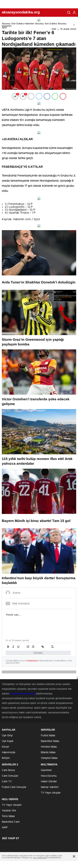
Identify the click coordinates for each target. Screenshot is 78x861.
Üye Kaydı (7, 741)
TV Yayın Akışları (51, 793)
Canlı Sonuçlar (10, 776)
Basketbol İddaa (50, 741)
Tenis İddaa (8, 816)
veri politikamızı (40, 858)
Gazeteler (46, 770)
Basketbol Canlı (11, 822)
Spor (4, 28)
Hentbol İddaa (49, 747)
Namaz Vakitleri (50, 787)
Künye (5, 747)
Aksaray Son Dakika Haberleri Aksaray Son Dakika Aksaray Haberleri (34, 25)
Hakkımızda (8, 752)
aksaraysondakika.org (22, 693)
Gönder (38, 653)
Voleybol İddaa (49, 758)
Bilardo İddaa (48, 752)
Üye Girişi (7, 735)
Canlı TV (7, 781)
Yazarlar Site (9, 810)
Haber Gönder (49, 781)
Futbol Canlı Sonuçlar (14, 787)
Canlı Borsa (8, 770)
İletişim (6, 758)
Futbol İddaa (48, 735)
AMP (5, 827)
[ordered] (27, 646)
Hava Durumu (49, 776)
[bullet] (33, 646)
